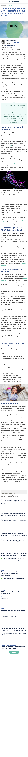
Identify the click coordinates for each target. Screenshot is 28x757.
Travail (2, 608)
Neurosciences (4, 5)
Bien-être (3, 512)
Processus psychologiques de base (9, 645)
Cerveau (10, 5)
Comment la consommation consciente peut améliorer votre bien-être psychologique (13, 573)
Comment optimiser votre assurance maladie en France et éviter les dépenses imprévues (14, 535)
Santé (2, 532)
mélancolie (22, 364)
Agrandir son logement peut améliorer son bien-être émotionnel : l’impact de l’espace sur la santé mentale (13, 515)
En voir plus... (14, 652)
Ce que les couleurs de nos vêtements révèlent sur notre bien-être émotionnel (13, 629)
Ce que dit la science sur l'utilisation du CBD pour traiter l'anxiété (13, 647)
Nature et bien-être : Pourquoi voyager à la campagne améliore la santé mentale (14, 554)
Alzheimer (9, 145)
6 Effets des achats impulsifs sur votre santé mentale (13, 592)
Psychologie (4, 590)
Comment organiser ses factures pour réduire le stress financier (13, 611)
